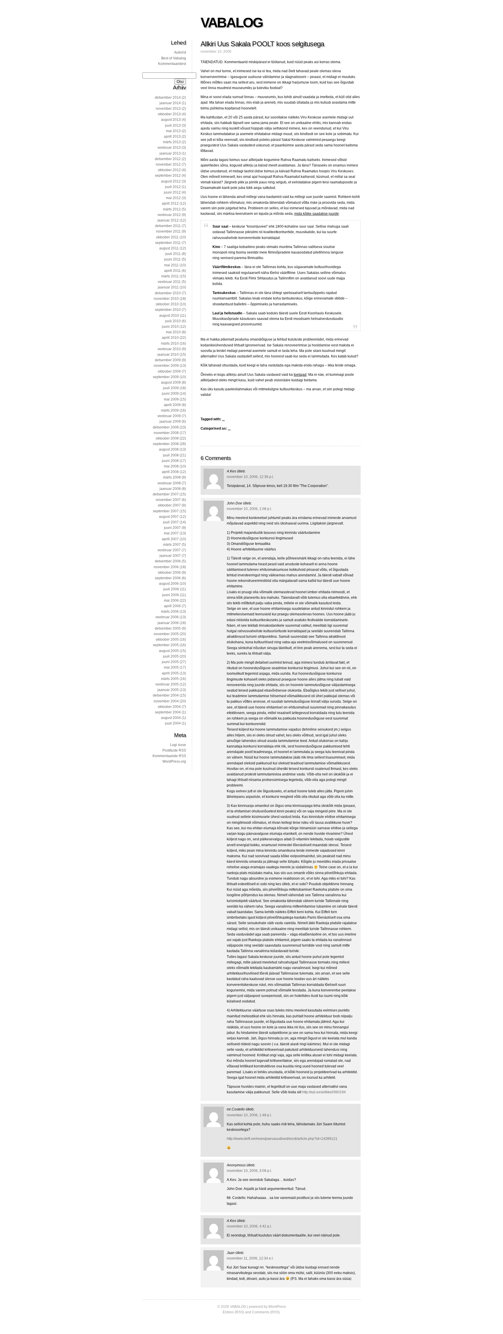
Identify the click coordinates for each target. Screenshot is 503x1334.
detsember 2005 (168, 628)
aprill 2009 (172, 405)
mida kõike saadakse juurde (316, 214)
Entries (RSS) (233, 1312)
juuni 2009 (170, 393)
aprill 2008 (170, 472)
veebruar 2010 (169, 349)
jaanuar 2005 (168, 690)
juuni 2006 (170, 595)
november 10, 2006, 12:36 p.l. (250, 477)
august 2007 (169, 517)
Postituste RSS (174, 750)
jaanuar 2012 (168, 220)
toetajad (300, 375)
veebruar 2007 (169, 550)
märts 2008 (172, 477)
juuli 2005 (171, 656)
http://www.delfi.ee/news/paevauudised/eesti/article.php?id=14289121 (282, 1139)
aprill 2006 (172, 606)
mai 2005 (171, 667)
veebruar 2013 (169, 148)
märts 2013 (172, 142)
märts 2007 (172, 545)
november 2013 (168, 109)
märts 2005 (170, 679)
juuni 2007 (172, 528)
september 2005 (166, 645)
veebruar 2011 (169, 282)
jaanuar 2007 (170, 556)
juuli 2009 (171, 388)
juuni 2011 (172, 259)
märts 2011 (170, 276)
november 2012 (168, 164)
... (223, 419)
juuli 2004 (173, 723)
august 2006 (169, 584)
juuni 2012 (172, 192)
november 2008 (166, 433)
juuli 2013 (173, 125)
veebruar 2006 (167, 617)
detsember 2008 (166, 427)
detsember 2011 (168, 226)
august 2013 (171, 120)
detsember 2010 (168, 293)
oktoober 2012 (169, 170)
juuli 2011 (173, 254)
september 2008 (166, 444)
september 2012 (168, 175)
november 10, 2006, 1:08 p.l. (249, 509)
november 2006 (166, 567)
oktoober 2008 (167, 438)
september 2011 (168, 243)
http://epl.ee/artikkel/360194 (324, 1092)
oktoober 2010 (167, 304)
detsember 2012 (168, 159)
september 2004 (168, 712)
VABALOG (231, 22)
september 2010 (168, 310)
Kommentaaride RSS (169, 756)
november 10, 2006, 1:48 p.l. (249, 1115)
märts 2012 (172, 209)
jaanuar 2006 (168, 623)
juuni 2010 (170, 327)
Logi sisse (178, 745)
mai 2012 (173, 198)
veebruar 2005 (167, 684)
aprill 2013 (172, 136)
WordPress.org (174, 761)
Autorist (180, 52)
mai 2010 (173, 332)
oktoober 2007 (169, 505)
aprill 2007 (170, 539)
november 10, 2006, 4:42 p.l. (249, 1226)
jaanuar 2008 (170, 489)
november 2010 (166, 299)
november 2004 (166, 701)
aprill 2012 (170, 203)
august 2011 (169, 248)
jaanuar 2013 (170, 153)
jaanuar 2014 (170, 103)
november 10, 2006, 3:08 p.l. (249, 1171)
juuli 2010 (173, 321)
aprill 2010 (170, 338)
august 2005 (169, 651)
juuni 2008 (170, 461)
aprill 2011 (172, 271)
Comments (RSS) (266, 1312)
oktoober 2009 (169, 371)
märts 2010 (170, 343)
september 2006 (168, 578)
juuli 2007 (171, 522)
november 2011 (168, 231)
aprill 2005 (170, 673)
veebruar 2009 (169, 416)
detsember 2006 (168, 561)
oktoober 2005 (167, 639)
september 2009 (166, 377)
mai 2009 (171, 399)
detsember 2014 (168, 97)
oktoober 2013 (169, 114)
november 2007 (168, 500)
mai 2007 (171, 533)
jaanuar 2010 (168, 354)
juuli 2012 (173, 187)
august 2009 (171, 382)
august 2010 (169, 315)
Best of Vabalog (173, 58)
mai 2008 (171, 466)
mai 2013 (173, 131)
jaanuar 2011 (168, 287)
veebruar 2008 (169, 483)
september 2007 (166, 511)
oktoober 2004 (169, 707)
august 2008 (169, 449)
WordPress (277, 1307)
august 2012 (171, 181)
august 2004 (171, 718)
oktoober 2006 (169, 573)
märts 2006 (170, 612)
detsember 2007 (166, 494)
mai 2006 (171, 600)
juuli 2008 (171, 455)
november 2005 (166, 634)
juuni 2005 (170, 662)
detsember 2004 (166, 695)
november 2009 (166, 366)
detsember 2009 (168, 360)
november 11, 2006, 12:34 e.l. (250, 1258)
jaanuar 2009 (170, 421)
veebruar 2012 (169, 215)
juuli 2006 (171, 589)
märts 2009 (170, 410)
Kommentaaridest (172, 64)
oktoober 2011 (167, 237)
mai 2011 (171, 265)
